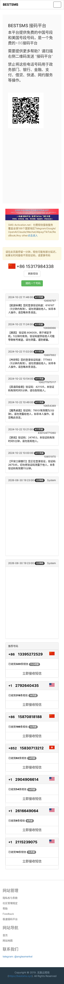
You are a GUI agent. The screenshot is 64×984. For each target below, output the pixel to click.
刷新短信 (33, 273)
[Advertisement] (32, 164)
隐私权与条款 (10, 897)
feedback (8, 913)
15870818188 (30, 717)
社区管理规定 (10, 903)
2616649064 (26, 811)
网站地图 (8, 940)
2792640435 (27, 685)
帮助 (5, 908)
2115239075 (26, 842)
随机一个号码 (33, 283)
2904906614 (27, 779)
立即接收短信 (32, 673)
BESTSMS (10, 4)
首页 (5, 935)
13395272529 (30, 654)
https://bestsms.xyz (20, 975)
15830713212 (32, 748)
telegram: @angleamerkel (17, 956)
